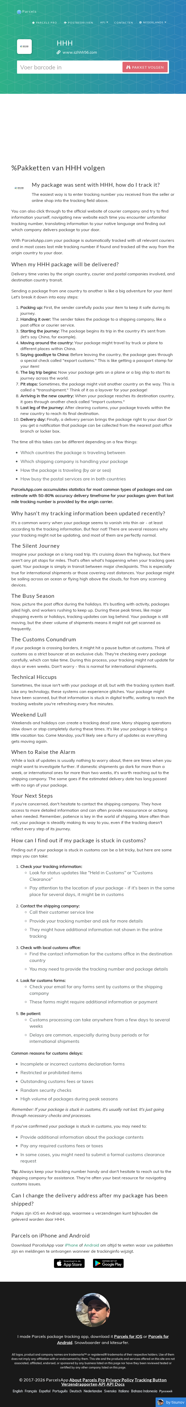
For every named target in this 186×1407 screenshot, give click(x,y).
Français (31, 1391)
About (75, 1379)
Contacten (123, 22)
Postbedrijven (80, 22)
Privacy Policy (120, 1379)
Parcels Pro (46, 22)
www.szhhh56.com (80, 52)
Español (44, 1391)
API (102, 1384)
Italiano (123, 1391)
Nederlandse (93, 1391)
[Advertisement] (93, 125)
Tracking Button (151, 1379)
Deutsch (76, 1391)
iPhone (71, 1245)
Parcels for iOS (128, 1336)
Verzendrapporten (79, 1384)
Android (91, 1245)
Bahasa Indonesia (144, 1391)
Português (60, 1391)
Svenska (110, 1391)
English (18, 1391)
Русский (165, 1391)
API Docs (116, 1384)
